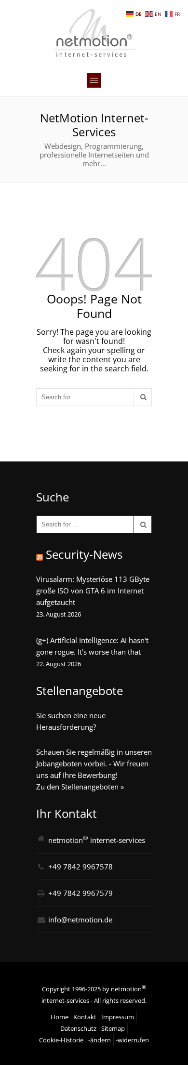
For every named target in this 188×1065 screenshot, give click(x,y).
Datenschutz (78, 1028)
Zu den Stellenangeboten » (80, 786)
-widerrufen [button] (132, 1040)
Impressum (117, 1016)
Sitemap (113, 1028)
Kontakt (84, 1016)
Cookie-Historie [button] (61, 1040)
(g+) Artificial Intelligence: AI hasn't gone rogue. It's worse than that (92, 646)
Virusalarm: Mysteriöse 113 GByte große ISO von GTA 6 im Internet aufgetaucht (92, 590)
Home (59, 1016)
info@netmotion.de (80, 919)
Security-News (84, 554)
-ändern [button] (99, 1040)
